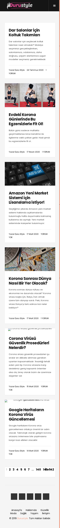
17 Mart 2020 (33, 234)
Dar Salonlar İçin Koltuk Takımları (24, 33)
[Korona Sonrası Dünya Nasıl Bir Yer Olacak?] (30, 259)
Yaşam (34, 513)
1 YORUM (46, 151)
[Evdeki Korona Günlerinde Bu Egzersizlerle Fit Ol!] (30, 95)
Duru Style (19, 70)
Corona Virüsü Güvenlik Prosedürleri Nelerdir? (29, 343)
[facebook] (14, 496)
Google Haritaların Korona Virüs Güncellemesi (26, 414)
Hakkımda (31, 510)
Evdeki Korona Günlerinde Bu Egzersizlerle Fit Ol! (26, 119)
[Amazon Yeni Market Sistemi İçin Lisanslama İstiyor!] (30, 174)
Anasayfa (16, 510)
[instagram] (30, 496)
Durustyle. (22, 518)
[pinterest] (46, 496)
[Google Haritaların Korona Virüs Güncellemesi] (30, 401)
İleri (47, 469)
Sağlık (23, 513)
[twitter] (22, 496)
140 (38, 469)
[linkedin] (38, 496)
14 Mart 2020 (33, 450)
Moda (13, 513)
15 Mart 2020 (33, 386)
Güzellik (44, 510)
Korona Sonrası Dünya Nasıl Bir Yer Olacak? (30, 281)
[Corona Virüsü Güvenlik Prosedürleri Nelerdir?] (30, 329)
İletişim (46, 513)
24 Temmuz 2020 (35, 70)
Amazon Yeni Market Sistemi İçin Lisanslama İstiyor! (28, 197)
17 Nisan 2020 (33, 151)
